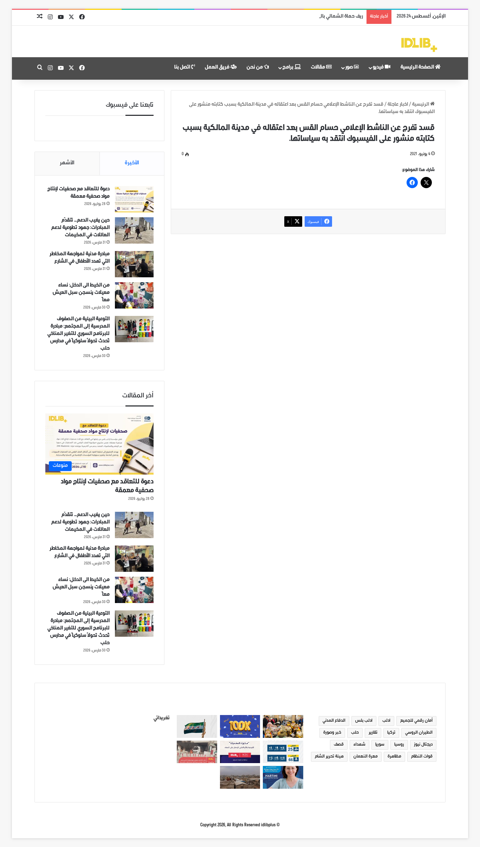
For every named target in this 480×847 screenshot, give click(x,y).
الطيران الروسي (419, 733)
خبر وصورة (332, 733)
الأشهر (67, 163)
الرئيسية (421, 104)
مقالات (318, 67)
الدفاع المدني (334, 721)
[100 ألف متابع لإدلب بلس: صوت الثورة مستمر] (240, 726)
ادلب (386, 721)
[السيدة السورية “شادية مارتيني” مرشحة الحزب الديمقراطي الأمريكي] (283, 777)
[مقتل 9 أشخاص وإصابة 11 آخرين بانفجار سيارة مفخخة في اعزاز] (197, 752)
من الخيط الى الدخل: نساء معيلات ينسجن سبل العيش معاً (81, 293)
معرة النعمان (365, 757)
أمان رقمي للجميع (416, 721)
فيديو (379, 67)
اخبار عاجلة (398, 104)
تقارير (373, 733)
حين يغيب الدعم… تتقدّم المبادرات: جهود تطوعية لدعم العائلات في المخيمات (80, 228)
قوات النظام (422, 757)
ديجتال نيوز (423, 745)
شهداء (359, 745)
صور (349, 67)
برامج (288, 67)
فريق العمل (218, 67)
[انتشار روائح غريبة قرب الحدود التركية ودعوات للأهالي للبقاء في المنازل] (240, 777)
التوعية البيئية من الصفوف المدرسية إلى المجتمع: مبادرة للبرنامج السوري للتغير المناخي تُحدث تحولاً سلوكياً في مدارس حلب (78, 334)
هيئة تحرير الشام (329, 757)
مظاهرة (394, 757)
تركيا (391, 733)
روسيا (399, 745)
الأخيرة (132, 163)
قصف (339, 745)
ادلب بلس (363, 721)
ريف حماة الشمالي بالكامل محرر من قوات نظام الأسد (310, 16)
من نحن (255, 67)
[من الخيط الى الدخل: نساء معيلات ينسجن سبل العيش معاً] (134, 295)
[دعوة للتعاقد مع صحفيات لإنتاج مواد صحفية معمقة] (134, 199)
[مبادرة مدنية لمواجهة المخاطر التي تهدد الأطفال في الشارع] (134, 264)
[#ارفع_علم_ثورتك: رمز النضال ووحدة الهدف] (197, 726)
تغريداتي (162, 718)
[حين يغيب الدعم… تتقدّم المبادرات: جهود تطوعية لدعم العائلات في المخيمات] (134, 230)
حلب (355, 733)
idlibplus (268, 825)
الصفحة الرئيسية (418, 67)
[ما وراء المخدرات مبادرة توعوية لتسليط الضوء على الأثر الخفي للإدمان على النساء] (240, 752)
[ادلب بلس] (419, 45)
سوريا (379, 745)
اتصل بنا (182, 67)
